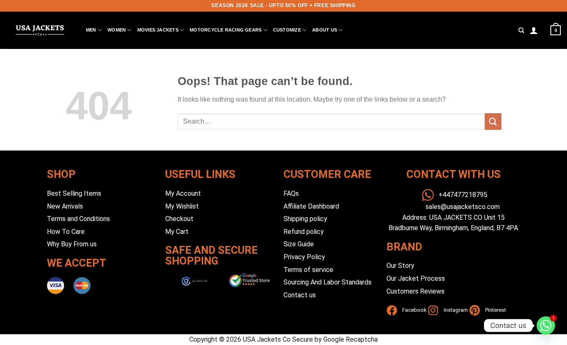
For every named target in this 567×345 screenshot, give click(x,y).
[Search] (521, 30)
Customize (287, 29)
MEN (91, 29)
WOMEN (117, 29)
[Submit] (493, 121)
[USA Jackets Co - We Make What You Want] (39, 30)
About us (324, 29)
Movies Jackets (157, 29)
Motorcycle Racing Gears (226, 29)
